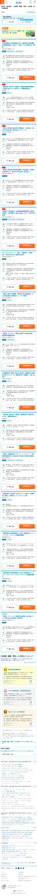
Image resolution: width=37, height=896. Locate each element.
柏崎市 (15, 830)
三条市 (11, 830)
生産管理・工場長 (20, 777)
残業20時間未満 (11, 822)
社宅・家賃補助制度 (16, 820)
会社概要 (20, 872)
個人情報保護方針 (12, 887)
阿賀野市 (31, 832)
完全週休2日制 (19, 822)
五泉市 (22, 832)
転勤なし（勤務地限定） (28, 819)
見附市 (3, 832)
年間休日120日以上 (19, 817)
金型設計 (21, 775)
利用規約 (20, 874)
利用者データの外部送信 (24, 880)
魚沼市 (7, 834)
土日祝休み (32, 822)
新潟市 (3, 830)
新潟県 (22, 862)
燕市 (11, 832)
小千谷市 (24, 830)
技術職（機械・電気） (8, 754)
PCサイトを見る (5, 880)
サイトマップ (4, 878)
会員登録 (2, 3)
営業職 (3, 845)
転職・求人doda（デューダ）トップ (8, 862)
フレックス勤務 (27, 817)
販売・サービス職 (21, 855)
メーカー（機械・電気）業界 (8, 791)
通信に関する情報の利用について (26, 876)
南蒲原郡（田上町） (6, 836)
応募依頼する (27, 77)
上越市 (26, 832)
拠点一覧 (3, 874)
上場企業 (23, 820)
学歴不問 (20, 819)
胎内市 (26, 862)
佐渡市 (3, 834)
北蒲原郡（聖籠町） (28, 834)
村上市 (7, 832)
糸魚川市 (14, 832)
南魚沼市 (12, 834)
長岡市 (7, 830)
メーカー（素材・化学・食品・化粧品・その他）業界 (13, 793)
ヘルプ (2, 872)
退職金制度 (4, 822)
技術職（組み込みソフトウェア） (9, 847)
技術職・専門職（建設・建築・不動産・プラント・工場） (14, 851)
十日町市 (32, 830)
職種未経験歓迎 (26, 822)
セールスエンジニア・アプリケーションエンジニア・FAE (14, 768)
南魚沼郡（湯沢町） (6, 838)
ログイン (6, 3)
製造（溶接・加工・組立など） (8, 777)
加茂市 (28, 830)
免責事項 (3, 876)
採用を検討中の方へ (23, 878)
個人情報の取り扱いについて (14, 885)
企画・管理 (8, 845)
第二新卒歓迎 (5, 817)
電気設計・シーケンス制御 (8, 773)
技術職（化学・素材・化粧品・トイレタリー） (12, 849)
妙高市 (18, 832)
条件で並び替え (31, 12)
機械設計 (20, 764)
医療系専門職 (29, 857)
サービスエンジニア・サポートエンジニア (11, 770)
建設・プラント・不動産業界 (8, 796)
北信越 (18, 862)
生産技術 (20, 766)
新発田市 (19, 830)
